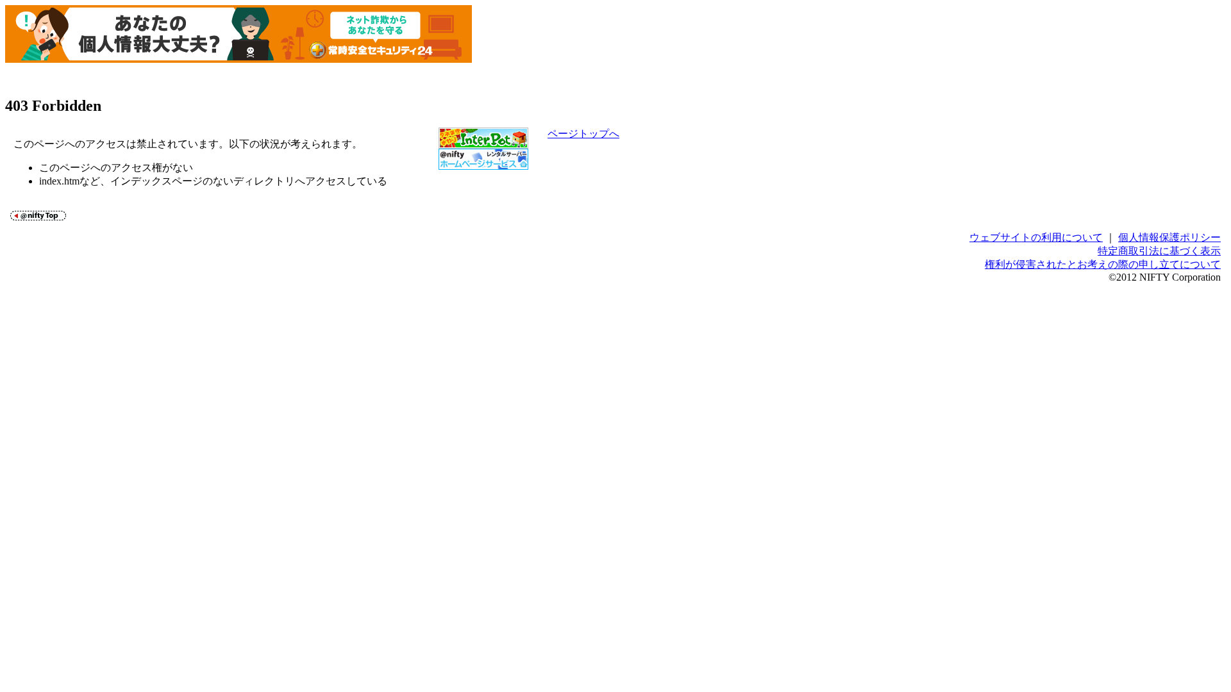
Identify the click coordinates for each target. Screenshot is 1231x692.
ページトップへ (583, 133)
